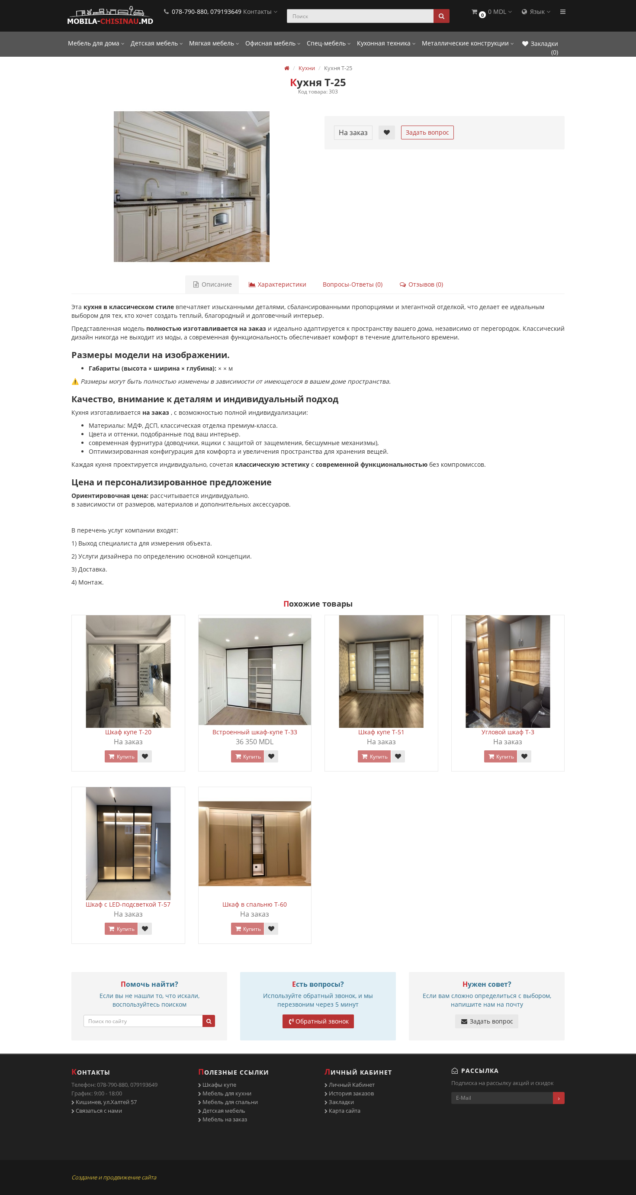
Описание (216, 284)
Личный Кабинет (351, 1084)
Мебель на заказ (224, 1119)
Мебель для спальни (229, 1102)
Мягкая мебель (212, 43)
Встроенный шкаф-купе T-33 (254, 732)
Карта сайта (344, 1110)
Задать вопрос (427, 132)
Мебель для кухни (226, 1093)
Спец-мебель (327, 43)
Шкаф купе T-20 (128, 732)
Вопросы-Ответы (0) (352, 284)
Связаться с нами (98, 1110)
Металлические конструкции (466, 43)
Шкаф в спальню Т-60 (254, 904)
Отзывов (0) (425, 284)
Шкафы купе (218, 1084)
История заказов (351, 1093)
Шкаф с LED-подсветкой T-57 (128, 904)
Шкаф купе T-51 (381, 732)
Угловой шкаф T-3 (508, 732)
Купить (125, 756)
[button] (491, 12)
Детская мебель (155, 43)
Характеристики (281, 284)
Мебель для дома (94, 43)
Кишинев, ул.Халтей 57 (105, 1102)
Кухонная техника (384, 43)
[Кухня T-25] (191, 187)
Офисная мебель (271, 43)
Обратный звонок (322, 1021)
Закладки (341, 1102)
